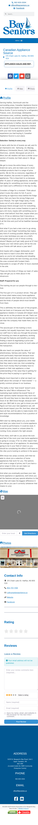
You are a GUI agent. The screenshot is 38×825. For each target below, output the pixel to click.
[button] (17, 40)
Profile (7, 97)
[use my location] (19, 533)
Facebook (11, 602)
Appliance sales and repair (19, 64)
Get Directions (30, 533)
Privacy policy (23, 808)
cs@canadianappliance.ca (17, 593)
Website (10, 597)
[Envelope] (22, 76)
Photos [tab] (33, 89)
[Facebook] (10, 76)
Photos (7, 542)
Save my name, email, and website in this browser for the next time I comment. (21, 714)
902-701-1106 (12, 588)
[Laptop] (27, 76)
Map (5, 491)
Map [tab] (21, 89)
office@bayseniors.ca (20, 791)
